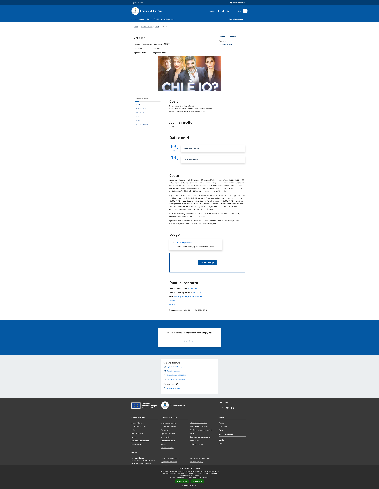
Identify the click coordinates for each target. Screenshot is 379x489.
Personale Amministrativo (140, 440)
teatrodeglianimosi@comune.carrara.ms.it (188, 296)
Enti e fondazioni (137, 433)
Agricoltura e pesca (196, 444)
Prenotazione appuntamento (170, 458)
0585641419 (192, 288)
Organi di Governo (137, 423)
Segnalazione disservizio (169, 462)
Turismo (163, 444)
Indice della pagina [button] (142, 98)
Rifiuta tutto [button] (197, 481)
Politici (133, 437)
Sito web (172, 300)
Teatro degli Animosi (184, 242)
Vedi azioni (232, 36)
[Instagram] (228, 11)
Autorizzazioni (194, 440)
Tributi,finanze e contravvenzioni (201, 430)
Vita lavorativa (165, 430)
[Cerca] (245, 11)
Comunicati (223, 426)
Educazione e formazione (198, 423)
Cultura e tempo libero (168, 426)
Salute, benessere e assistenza (200, 437)
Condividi (223, 36)
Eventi (157, 27)
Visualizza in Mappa (207, 262)
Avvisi (221, 430)
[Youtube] (223, 11)
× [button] (377, 467)
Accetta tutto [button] (182, 481)
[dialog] (189, 477)
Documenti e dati (137, 444)
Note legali (193, 465)
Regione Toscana (137, 2)
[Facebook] (218, 11)
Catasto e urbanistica (168, 440)
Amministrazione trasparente (200, 458)
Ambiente (193, 433)
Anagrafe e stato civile (168, 423)
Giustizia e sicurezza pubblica (199, 426)
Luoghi (221, 440)
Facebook (172, 304)
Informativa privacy (196, 462)
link (208, 477)
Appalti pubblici (166, 437)
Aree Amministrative (138, 426)
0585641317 (196, 292)
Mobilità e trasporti (167, 448)
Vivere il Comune (146, 27)
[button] (189, 486)
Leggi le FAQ (165, 465)
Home (136, 27)
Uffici (133, 430)
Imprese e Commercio (168, 433)
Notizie (221, 423)
